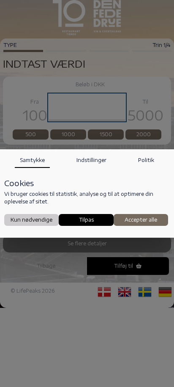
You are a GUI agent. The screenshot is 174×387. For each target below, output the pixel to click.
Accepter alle (141, 220)
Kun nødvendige (31, 220)
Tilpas (86, 220)
